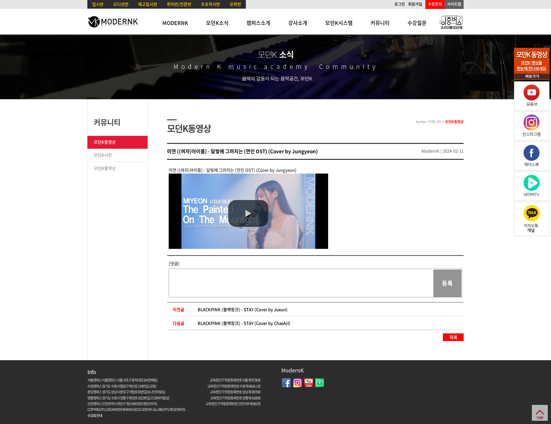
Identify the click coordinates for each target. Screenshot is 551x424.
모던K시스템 (339, 22)
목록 (453, 337)
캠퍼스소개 (258, 22)
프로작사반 (210, 4)
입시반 (98, 4)
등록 (447, 283)
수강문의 (435, 4)
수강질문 (417, 22)
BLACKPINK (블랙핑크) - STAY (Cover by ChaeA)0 (244, 323)
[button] (248, 213)
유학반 (235, 4)
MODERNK (175, 22)
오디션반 (121, 4)
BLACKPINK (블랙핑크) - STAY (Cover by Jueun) (243, 309)
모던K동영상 (105, 142)
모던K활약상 (105, 168)
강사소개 (297, 22)
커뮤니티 (380, 22)
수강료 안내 (94, 415)
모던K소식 (217, 22)
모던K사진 (103, 155)
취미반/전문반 (179, 4)
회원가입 (415, 4)
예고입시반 (147, 4)
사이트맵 (454, 4)
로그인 (399, 4)
